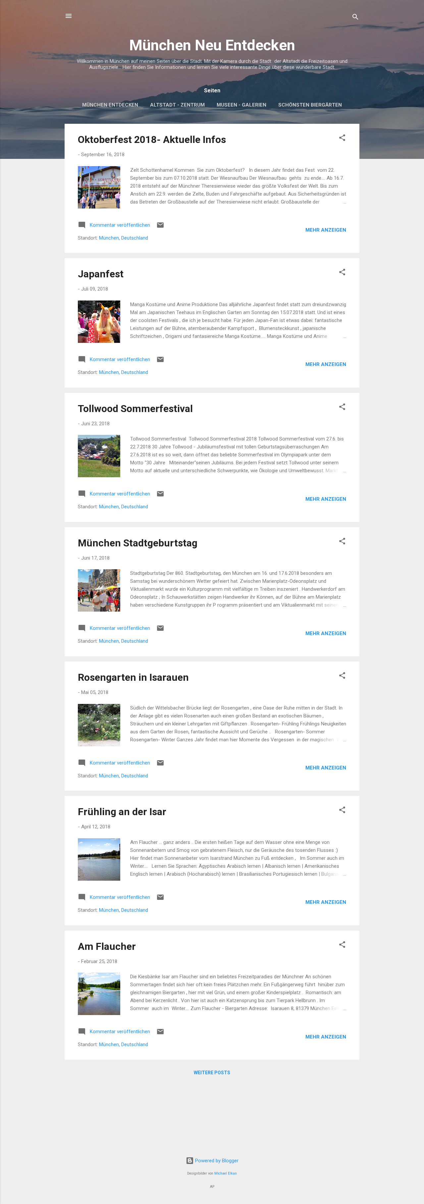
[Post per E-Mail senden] (160, 227)
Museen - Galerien (241, 105)
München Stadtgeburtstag (137, 543)
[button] (342, 139)
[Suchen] (355, 18)
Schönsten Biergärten (310, 105)
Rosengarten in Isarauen (133, 677)
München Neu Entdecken (212, 45)
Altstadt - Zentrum (177, 105)
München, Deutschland (123, 238)
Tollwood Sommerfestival (135, 408)
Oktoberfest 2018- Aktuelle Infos (152, 139)
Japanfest (101, 274)
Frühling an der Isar (122, 811)
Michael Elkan (225, 1173)
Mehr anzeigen (325, 230)
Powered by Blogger (216, 1161)
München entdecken (110, 105)
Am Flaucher (107, 946)
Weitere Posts (212, 1072)
